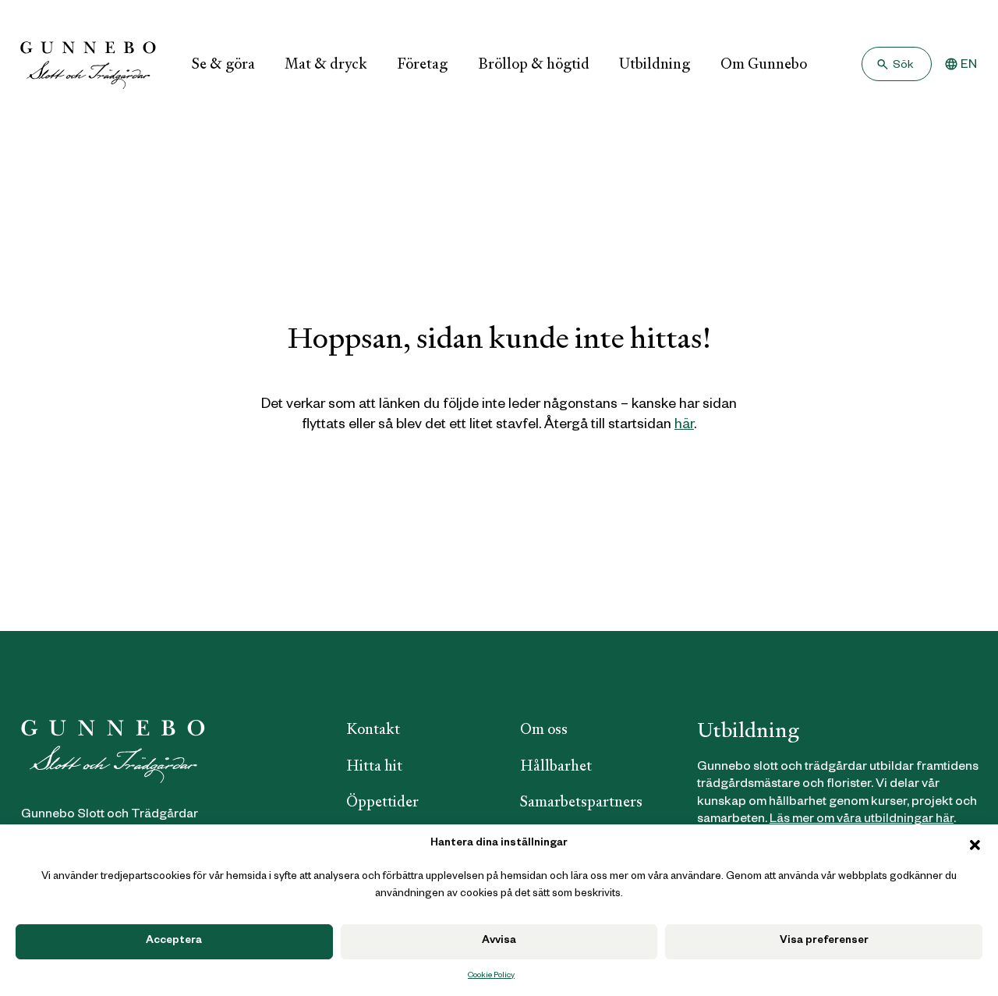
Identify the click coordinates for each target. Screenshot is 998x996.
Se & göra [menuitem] (223, 63)
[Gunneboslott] (88, 64)
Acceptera (174, 942)
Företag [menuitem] (422, 63)
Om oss (544, 729)
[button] (975, 845)
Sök (903, 66)
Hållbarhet (556, 765)
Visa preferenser (824, 942)
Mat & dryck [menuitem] (326, 63)
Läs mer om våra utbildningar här (862, 820)
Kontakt (373, 729)
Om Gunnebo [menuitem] (763, 63)
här (684, 426)
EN (969, 66)
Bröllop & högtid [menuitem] (533, 63)
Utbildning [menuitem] (654, 63)
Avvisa (499, 942)
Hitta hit (374, 765)
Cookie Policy (491, 976)
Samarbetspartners (581, 801)
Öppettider (382, 801)
